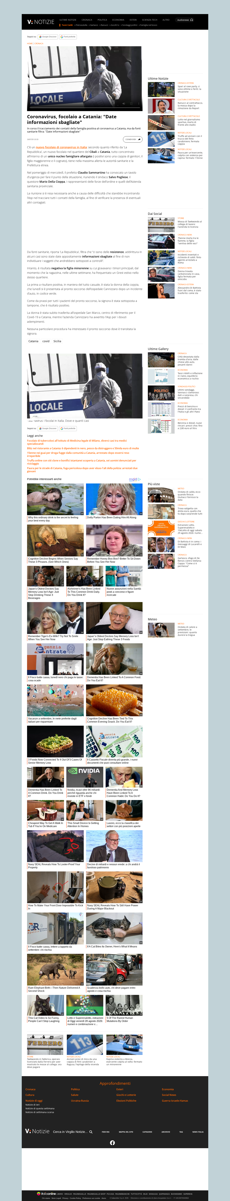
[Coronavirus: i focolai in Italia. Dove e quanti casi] (85, 386)
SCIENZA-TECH (149, 20)
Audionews (183, 19)
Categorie (147, 1132)
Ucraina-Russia (80, 1100)
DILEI (145, 1194)
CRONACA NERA (185, 235)
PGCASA (110, 1194)
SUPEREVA (187, 1194)
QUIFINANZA (164, 1194)
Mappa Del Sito (126, 1132)
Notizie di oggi (34, 1100)
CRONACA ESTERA (186, 83)
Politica (75, 1089)
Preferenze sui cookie (91, 1198)
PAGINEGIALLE (79, 1194)
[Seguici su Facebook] (112, 1144)
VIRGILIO (68, 1194)
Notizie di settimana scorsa (40, 1112)
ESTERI (133, 20)
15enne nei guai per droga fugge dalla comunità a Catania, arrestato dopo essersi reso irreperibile (78, 454)
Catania (33, 341)
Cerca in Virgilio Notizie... (70, 1131)
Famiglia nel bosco (148, 25)
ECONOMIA (118, 20)
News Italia (198, 1132)
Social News (169, 1094)
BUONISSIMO (176, 1194)
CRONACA (87, 20)
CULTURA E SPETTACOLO (189, 100)
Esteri (119, 1089)
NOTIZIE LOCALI (74, 1056)
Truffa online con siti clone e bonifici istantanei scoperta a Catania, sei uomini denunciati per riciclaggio (81, 462)
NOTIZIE (44, 22)
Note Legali (56, 1198)
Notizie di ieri (33, 1104)
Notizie (41, 1131)
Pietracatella (81, 25)
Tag (181, 1132)
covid (45, 341)
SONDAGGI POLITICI (186, 386)
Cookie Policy (75, 1198)
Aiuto (104, 1198)
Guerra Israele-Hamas (175, 1100)
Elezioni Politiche (126, 1100)
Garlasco (94, 25)
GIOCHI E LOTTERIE (186, 522)
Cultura (30, 1094)
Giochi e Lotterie (126, 1094)
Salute (74, 1094)
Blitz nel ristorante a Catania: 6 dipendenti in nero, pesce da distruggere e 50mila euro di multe (83, 448)
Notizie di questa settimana (40, 1108)
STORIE (30, 1056)
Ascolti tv (115, 25)
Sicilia (57, 341)
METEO (181, 489)
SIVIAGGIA (153, 1194)
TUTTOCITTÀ (136, 1194)
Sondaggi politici (129, 25)
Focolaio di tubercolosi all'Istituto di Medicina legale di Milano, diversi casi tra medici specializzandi (77, 442)
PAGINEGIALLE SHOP (96, 1194)
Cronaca (30, 1089)
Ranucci (104, 25)
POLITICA (102, 20)
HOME (30, 43)
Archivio (166, 1132)
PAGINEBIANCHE (122, 1194)
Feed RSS (105, 1132)
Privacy (65, 1198)
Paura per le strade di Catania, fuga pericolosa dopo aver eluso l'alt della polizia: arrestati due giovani (82, 469)
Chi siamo (46, 1198)
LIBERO (59, 1194)
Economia (168, 1089)
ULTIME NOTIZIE (67, 20)
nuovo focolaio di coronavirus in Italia (61, 147)
